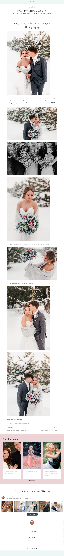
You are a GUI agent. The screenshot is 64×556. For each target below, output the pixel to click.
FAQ (33, 528)
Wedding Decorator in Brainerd (49, 429)
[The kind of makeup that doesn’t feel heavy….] (7, 506)
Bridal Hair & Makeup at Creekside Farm (17, 429)
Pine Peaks (9, 244)
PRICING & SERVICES (33, 530)
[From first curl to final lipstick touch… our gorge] (44, 506)
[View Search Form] (33, 2)
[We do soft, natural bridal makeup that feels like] (56, 506)
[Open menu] (31, 2)
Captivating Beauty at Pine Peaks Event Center (11, 472)
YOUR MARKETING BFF (42, 552)
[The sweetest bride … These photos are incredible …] (32, 506)
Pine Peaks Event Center (16, 419)
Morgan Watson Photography (21, 423)
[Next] (59, 460)
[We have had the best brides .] (20, 506)
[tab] (29, 480)
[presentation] (12, 455)
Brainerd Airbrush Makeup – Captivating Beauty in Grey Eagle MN (51, 473)
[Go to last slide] (5, 460)
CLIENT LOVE (33, 531)
